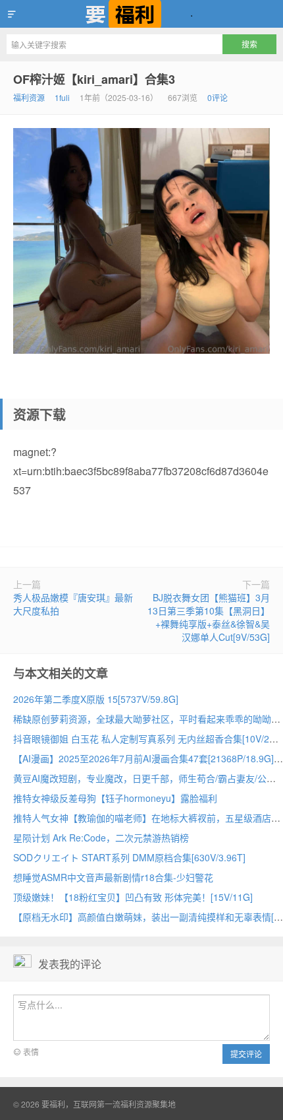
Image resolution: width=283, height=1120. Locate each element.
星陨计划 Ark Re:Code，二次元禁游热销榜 (101, 837)
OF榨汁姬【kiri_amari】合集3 (94, 79)
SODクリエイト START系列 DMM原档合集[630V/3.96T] (129, 857)
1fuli (62, 97)
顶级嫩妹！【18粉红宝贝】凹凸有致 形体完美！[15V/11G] (133, 897)
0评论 (217, 97)
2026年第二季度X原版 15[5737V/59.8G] (95, 699)
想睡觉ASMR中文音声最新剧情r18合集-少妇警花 (113, 877)
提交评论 (246, 1053)
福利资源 (29, 97)
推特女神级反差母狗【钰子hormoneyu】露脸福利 (115, 798)
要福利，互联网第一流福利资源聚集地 (141, 14)
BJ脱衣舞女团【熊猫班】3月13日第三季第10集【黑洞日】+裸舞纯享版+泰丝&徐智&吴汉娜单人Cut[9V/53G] (208, 617)
